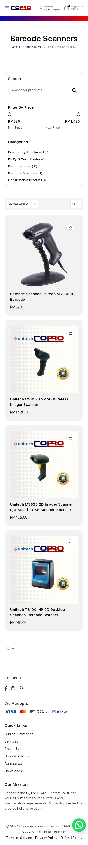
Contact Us (13, 764)
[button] (8, 8)
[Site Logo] (21, 8)
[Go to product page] (44, 254)
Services (11, 741)
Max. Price (52, 127)
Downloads (13, 771)
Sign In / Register (52, 10)
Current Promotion (19, 734)
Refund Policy (71, 838)
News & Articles (17, 756)
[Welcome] (41, 8)
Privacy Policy (46, 838)
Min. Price (15, 127)
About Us (12, 749)
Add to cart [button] (70, 228)
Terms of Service (19, 838)
